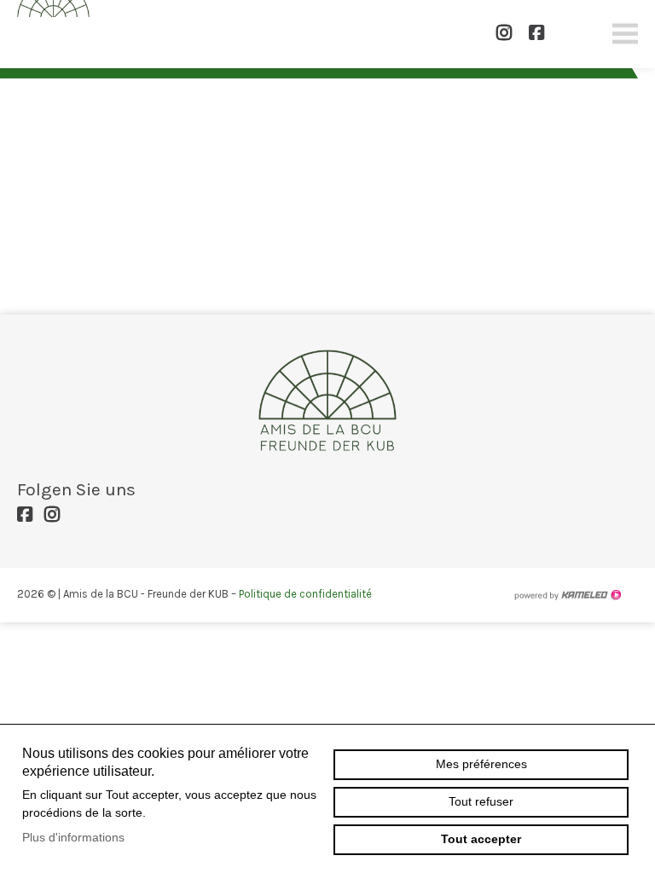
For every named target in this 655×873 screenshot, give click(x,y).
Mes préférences (481, 764)
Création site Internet (567, 595)
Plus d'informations (73, 837)
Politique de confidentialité (305, 593)
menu (625, 34)
